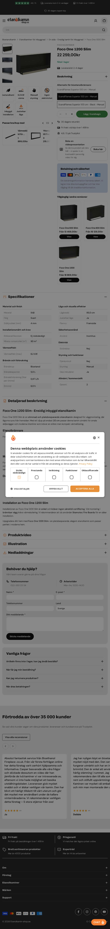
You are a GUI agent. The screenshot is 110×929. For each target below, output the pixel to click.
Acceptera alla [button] (85, 488)
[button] (19, 488)
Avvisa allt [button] (56, 488)
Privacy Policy (85, 463)
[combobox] (94, 437)
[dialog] (54, 464)
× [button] (98, 438)
